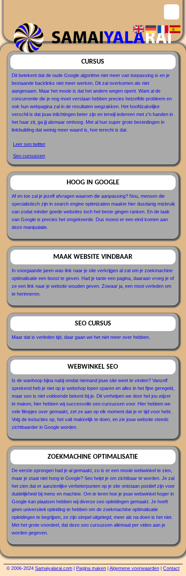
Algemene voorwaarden (134, 568)
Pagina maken (91, 568)
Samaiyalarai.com (53, 568)
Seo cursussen (29, 155)
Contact (171, 568)
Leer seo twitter (29, 144)
